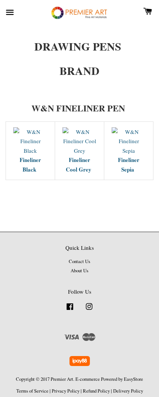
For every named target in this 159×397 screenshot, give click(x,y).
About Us (79, 270)
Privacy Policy (66, 391)
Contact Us (79, 261)
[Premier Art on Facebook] (70, 310)
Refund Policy (96, 391)
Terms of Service (32, 391)
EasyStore (133, 379)
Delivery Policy (128, 391)
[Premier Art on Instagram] (89, 310)
